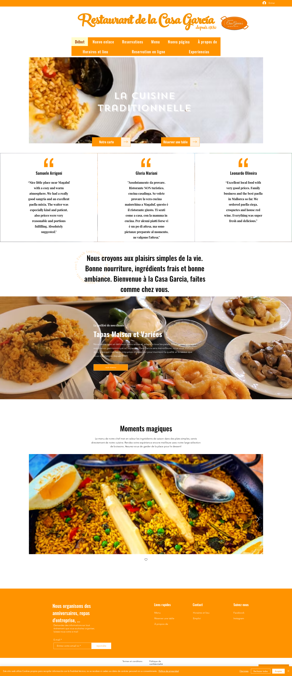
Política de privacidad (169, 671)
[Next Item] (258, 519)
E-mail (57, 640)
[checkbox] (146, 560)
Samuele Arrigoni (49, 173)
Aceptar (278, 671)
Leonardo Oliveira (243, 173)
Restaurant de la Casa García (146, 21)
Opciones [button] (244, 671)
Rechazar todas (261, 671)
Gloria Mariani (146, 173)
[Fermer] (288, 671)
